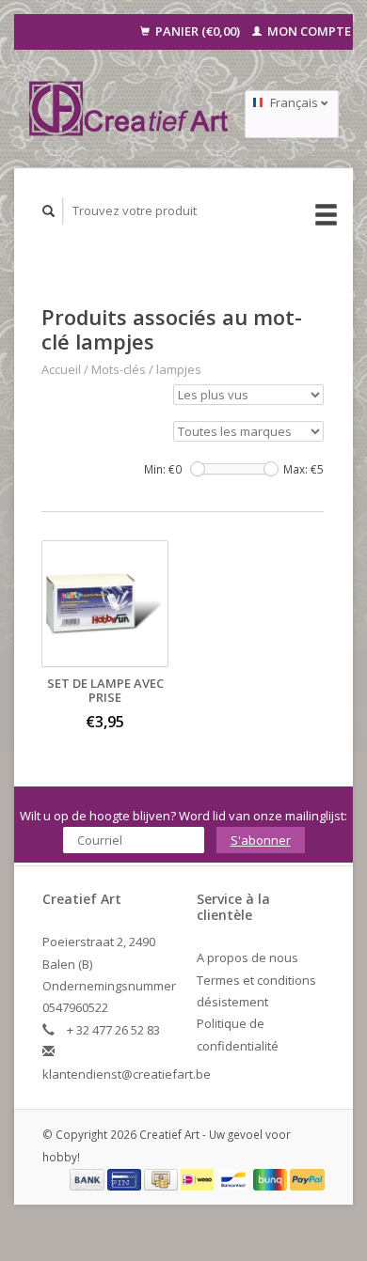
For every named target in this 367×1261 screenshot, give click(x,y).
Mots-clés (118, 369)
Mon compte (307, 31)
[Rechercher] (49, 211)
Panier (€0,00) (197, 31)
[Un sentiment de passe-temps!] (129, 108)
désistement (232, 1001)
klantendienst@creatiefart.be (126, 1074)
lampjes (178, 369)
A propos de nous (247, 957)
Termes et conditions (256, 980)
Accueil (61, 369)
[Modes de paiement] (88, 1178)
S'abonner (261, 840)
